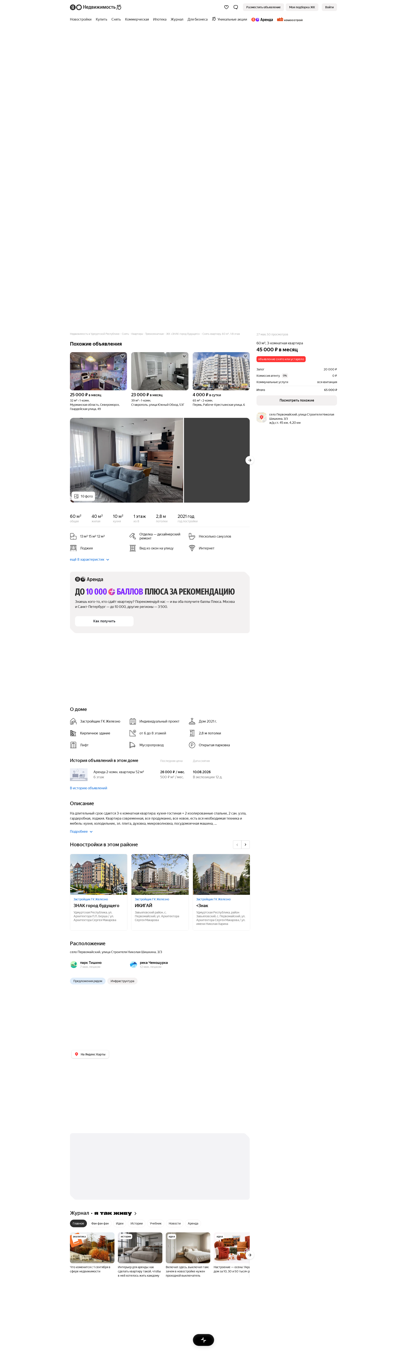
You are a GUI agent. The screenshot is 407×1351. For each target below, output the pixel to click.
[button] (236, 7)
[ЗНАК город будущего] (98, 874)
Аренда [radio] (193, 1223)
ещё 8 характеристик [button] (87, 559)
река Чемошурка (154, 963)
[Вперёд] (249, 460)
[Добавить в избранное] (123, 356)
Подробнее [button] (79, 832)
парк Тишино (91, 963)
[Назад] (237, 844)
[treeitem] (82, 19)
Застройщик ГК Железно (91, 899)
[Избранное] (226, 7)
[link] (329, 7)
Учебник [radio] (156, 1223)
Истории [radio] (137, 1223)
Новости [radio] (175, 1223)
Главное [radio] (78, 1223)
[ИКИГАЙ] (159, 874)
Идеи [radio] (119, 1223)
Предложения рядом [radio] (87, 981)
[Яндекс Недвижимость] (96, 7)
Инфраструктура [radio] (122, 981)
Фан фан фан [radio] (100, 1223)
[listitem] (157, 536)
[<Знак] (221, 874)
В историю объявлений (88, 788)
